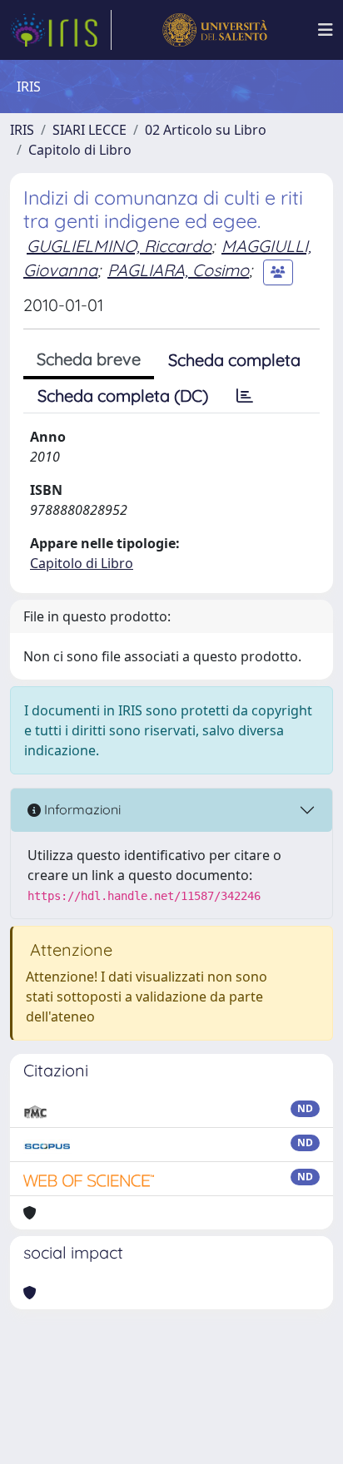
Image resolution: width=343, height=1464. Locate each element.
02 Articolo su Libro (205, 130)
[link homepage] (61, 30)
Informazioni (81, 809)
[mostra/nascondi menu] (325, 30)
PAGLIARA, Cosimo (178, 270)
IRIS (22, 130)
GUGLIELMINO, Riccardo (119, 245)
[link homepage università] (214, 30)
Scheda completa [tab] (234, 359)
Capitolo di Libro (80, 150)
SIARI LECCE (89, 130)
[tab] (244, 395)
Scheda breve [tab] (89, 359)
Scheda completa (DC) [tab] (122, 395)
